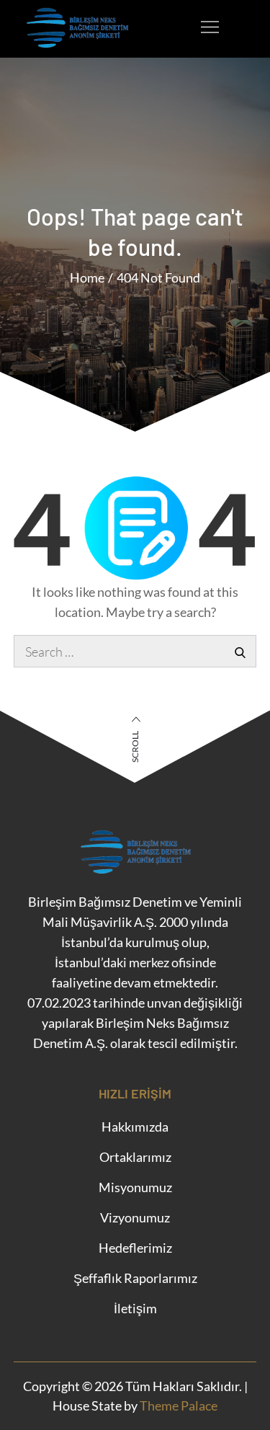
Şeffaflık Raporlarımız (135, 1278)
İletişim (135, 1308)
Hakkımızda (135, 1126)
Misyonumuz (135, 1187)
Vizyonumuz (135, 1217)
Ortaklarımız (135, 1157)
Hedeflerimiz (135, 1248)
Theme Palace (178, 1405)
